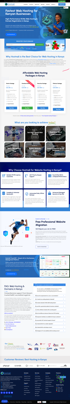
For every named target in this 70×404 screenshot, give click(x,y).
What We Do (47, 378)
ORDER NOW (61, 4)
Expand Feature (11, 103)
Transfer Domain (27, 378)
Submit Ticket (26, 390)
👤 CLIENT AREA (62, 1)
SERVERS (42, 4)
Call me (5, 401)
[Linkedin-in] (9, 393)
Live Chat (26, 388)
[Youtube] (12, 393)
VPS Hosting (37, 387)
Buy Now (11, 108)
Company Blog (48, 384)
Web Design (37, 391)
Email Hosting (37, 378)
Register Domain (27, 376)
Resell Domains (27, 380)
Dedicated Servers (38, 389)
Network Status (48, 392)
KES (66, 7)
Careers (46, 388)
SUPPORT (53, 4)
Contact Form (26, 386)
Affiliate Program (48, 382)
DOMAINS (25, 4)
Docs (25, 394)
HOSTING (31, 4)
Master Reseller (38, 385)
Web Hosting (37, 376)
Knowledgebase (9, 329)
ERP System (37, 395)
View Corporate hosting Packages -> (49, 115)
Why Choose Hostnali (49, 380)
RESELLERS (37, 4)
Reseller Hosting (38, 383)
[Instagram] (7, 393)
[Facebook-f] (2, 393)
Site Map (47, 390)
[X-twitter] (4, 393)
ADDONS (47, 4)
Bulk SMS (37, 393)
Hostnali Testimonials (49, 386)
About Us (47, 376)
